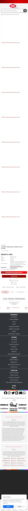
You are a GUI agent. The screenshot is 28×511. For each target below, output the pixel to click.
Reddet (19, 506)
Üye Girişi (14, 342)
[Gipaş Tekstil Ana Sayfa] (7, 458)
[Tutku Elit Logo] (21, 458)
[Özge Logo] (21, 463)
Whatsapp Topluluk (14, 334)
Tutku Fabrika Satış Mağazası (14, 382)
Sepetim (14, 351)
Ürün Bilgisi (5, 292)
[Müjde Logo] (14, 463)
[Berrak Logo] (7, 309)
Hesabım (14, 347)
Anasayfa (14, 317)
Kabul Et (8, 506)
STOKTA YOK (14, 276)
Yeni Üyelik (14, 339)
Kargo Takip (14, 349)
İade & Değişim (14, 319)
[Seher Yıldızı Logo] (21, 460)
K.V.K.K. (14, 324)
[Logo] (14, 6)
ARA (25, 10)
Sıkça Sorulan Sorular (10, 287)
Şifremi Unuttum (14, 344)
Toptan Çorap (14, 375)
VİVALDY (3, 245)
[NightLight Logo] (6, 460)
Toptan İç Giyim (14, 372)
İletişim (14, 331)
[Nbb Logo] (13, 460)
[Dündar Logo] (6, 465)
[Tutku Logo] (25, 309)
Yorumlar (12, 292)
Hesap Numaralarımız (14, 354)
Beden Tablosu (22, 287)
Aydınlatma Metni (14, 326)
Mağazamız (14, 362)
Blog (14, 322)
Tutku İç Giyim (14, 380)
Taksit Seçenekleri (20, 292)
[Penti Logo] (7, 463)
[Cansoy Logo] (16, 309)
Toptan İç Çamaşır (14, 377)
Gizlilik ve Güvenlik (14, 329)
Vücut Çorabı (13, 257)
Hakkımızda (14, 367)
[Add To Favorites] (14, 280)
